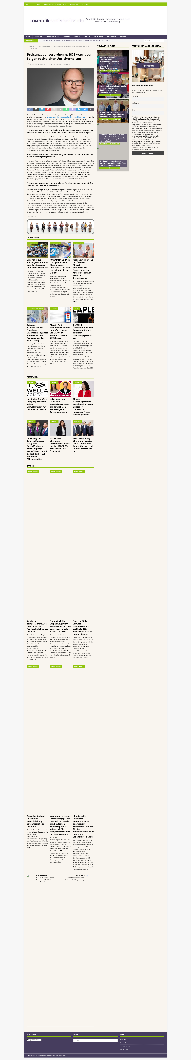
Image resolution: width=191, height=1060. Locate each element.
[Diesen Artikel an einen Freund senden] (54, 109)
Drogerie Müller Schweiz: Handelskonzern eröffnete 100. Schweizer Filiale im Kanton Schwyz (82, 627)
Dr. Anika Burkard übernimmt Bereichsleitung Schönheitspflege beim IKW (36, 821)
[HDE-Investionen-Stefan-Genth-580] (60, 105)
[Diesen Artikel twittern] (36, 109)
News (28, 37)
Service (123, 37)
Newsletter (111, 37)
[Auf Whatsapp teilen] (66, 109)
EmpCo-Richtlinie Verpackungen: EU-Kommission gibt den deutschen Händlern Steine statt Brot (60, 626)
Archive (28, 4)
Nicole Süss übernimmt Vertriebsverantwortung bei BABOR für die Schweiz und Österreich (60, 445)
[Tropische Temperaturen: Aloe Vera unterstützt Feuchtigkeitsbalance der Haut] (37, 544)
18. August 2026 (114, 143)
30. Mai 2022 (33, 64)
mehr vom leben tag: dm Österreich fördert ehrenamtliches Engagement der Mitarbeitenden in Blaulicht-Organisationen (83, 268)
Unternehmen (51, 37)
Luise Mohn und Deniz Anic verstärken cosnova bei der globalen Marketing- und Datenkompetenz (59, 405)
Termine (87, 37)
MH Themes (62, 1055)
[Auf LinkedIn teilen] (42, 109)
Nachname (135, 103)
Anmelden (123, 1040)
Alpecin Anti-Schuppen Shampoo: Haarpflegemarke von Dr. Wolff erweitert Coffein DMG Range (60, 331)
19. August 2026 (115, 119)
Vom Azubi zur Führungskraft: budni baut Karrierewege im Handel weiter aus (37, 263)
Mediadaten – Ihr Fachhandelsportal (55, 4)
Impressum (85, 4)
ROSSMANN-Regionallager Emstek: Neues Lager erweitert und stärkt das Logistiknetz (112, 114)
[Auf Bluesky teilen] (85, 109)
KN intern (37, 4)
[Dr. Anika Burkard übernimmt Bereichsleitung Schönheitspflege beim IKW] (37, 739)
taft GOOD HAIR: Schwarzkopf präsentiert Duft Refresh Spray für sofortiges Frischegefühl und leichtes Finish (112, 138)
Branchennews (57, 64)
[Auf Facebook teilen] (30, 109)
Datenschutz (74, 4)
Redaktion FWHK (45, 64)
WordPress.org (124, 1049)
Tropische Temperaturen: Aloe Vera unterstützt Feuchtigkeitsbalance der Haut (37, 626)
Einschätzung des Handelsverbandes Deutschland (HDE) (66, 117)
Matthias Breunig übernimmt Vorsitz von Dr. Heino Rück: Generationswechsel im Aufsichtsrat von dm (83, 445)
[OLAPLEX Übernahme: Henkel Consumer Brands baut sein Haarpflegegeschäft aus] (83, 315)
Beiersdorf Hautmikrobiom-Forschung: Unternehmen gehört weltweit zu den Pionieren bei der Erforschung (37, 333)
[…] (36, 291)
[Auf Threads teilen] (91, 109)
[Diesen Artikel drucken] (60, 109)
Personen (66, 37)
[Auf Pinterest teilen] (48, 109)
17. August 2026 (114, 168)
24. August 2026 (114, 70)
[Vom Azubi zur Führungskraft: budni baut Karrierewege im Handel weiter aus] (37, 250)
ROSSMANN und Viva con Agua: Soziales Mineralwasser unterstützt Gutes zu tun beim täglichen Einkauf (60, 266)
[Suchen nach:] (154, 41)
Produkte (38, 37)
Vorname (135, 96)
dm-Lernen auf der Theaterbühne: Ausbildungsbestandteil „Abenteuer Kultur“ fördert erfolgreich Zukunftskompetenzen (110, 63)
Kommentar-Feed (125, 1046)
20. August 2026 (115, 95)
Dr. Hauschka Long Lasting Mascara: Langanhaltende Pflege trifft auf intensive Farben (113, 163)
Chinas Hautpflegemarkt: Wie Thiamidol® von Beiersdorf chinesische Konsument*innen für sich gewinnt (83, 407)
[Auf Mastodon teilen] (72, 109)
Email (133, 110)
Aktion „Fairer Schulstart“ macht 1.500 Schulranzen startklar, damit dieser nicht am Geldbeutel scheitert (113, 89)
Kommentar (98, 37)
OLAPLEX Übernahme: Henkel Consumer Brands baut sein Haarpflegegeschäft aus (83, 331)
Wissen (77, 37)
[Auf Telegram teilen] (79, 109)
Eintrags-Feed (124, 1043)
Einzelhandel (66, 64)
